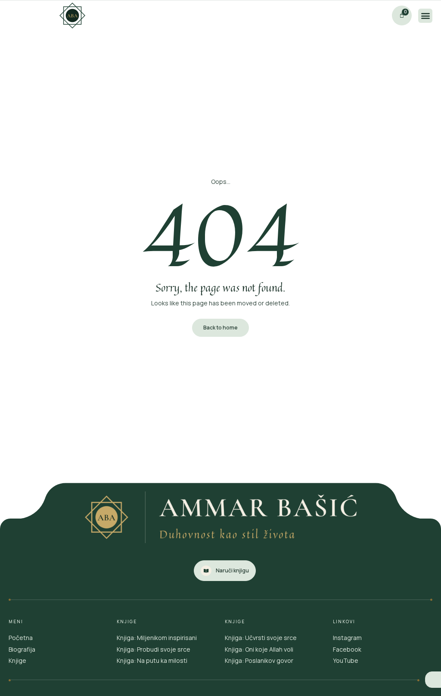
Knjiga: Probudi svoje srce (153, 649)
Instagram (347, 638)
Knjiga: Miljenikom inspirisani (157, 638)
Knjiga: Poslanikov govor (259, 660)
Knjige (17, 660)
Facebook (347, 649)
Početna (21, 638)
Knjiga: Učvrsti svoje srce (261, 638)
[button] (425, 16)
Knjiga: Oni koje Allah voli (259, 649)
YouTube (345, 660)
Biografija (22, 649)
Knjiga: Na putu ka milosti (152, 660)
